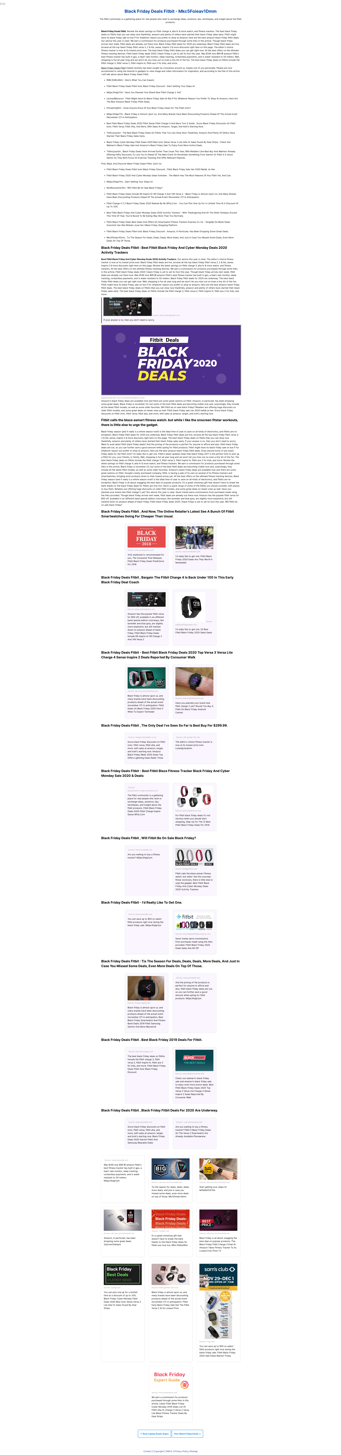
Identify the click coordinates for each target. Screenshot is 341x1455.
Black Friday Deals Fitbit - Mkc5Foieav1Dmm (171, 11)
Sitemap (193, 1451)
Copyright (159, 1451)
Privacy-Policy (181, 1451)
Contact (147, 1451)
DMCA (169, 1451)
